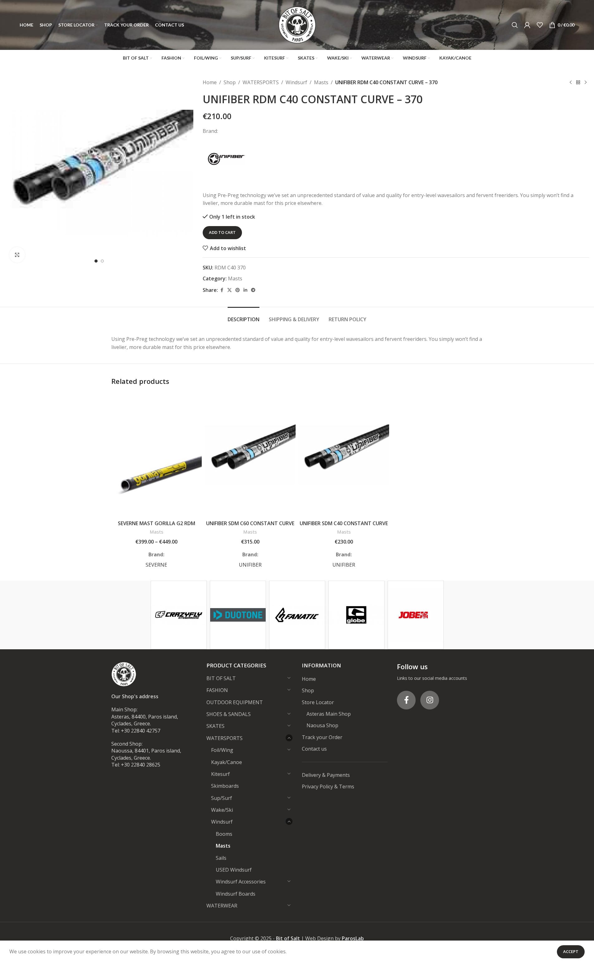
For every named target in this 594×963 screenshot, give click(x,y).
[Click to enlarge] (17, 255)
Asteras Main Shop (329, 713)
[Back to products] (578, 82)
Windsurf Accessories (241, 881)
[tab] (243, 316)
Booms (224, 833)
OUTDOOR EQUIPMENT (234, 702)
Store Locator (318, 702)
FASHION (217, 690)
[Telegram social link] (253, 290)
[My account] (527, 25)
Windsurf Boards (235, 893)
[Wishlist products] (540, 25)
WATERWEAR (221, 905)
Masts (321, 82)
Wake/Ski (222, 809)
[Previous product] (570, 82)
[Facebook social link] (221, 290)
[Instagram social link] (429, 700)
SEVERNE (156, 564)
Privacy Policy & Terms (328, 786)
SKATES (215, 726)
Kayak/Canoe (226, 762)
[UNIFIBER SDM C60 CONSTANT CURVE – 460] (250, 454)
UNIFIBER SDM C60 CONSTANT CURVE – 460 (250, 527)
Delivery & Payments (326, 775)
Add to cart (222, 232)
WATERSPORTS (261, 82)
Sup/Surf (221, 798)
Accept (570, 951)
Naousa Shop (322, 725)
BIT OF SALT (221, 678)
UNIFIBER (250, 564)
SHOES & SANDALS (228, 714)
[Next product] (585, 82)
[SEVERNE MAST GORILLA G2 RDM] (156, 454)
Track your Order (322, 737)
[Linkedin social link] (245, 290)
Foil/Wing (222, 750)
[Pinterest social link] (238, 290)
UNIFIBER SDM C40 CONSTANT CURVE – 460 (344, 527)
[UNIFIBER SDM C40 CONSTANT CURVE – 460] (344, 454)
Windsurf (296, 82)
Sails (221, 857)
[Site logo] (297, 24)
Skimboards (225, 785)
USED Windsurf (234, 869)
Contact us (314, 748)
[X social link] (229, 290)
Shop (230, 82)
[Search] (515, 25)
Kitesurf (220, 774)
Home (210, 82)
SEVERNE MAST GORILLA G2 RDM (156, 523)
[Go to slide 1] (96, 261)
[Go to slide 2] (102, 261)
